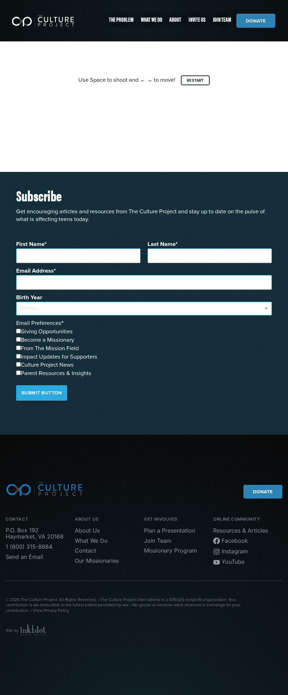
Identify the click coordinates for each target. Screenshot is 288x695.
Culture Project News (47, 364)
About (175, 19)
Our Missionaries (97, 560)
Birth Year (29, 297)
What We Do (151, 19)
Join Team (222, 19)
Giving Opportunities (47, 331)
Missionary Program (170, 550)
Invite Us (197, 19)
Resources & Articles (240, 530)
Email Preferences (38, 323)
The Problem (121, 19)
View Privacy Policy (51, 610)
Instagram (234, 551)
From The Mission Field (50, 348)
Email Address (35, 271)
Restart (195, 80)
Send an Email (24, 556)
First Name (30, 244)
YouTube (232, 561)
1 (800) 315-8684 (29, 546)
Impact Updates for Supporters (59, 356)
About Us (87, 530)
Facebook (234, 540)
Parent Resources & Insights (56, 373)
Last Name (162, 244)
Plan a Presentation (169, 530)
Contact (85, 550)
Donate (256, 20)
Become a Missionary (47, 339)
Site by (13, 630)
